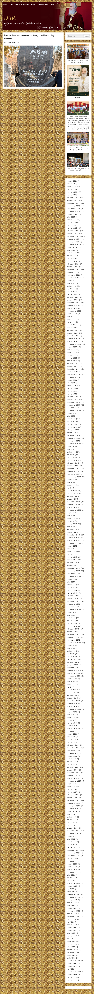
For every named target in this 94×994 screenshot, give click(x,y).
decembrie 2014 (73, 568)
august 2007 (72, 784)
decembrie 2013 (73, 601)
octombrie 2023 (73, 275)
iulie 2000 (71, 875)
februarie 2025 (73, 231)
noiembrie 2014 (73, 571)
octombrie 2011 (73, 673)
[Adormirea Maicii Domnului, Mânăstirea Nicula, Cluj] (78, 139)
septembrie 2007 (74, 781)
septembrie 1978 (74, 972)
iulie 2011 (71, 681)
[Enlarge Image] (59, 48)
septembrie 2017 (74, 477)
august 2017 (72, 480)
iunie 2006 (71, 817)
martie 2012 (72, 659)
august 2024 (72, 247)
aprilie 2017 (72, 491)
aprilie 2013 (72, 623)
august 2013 (72, 612)
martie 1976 (72, 977)
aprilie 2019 (72, 424)
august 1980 (72, 963)
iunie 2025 (71, 220)
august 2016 (72, 513)
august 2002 (72, 867)
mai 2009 (71, 739)
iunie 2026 (71, 186)
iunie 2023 (71, 286)
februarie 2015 (73, 562)
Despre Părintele (43, 4)
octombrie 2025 (73, 209)
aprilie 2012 (72, 657)
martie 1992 (72, 914)
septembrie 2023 (74, 278)
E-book (33, 4)
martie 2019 (72, 427)
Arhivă (52, 4)
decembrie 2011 (73, 668)
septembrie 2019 (74, 410)
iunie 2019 (71, 419)
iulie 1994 (71, 905)
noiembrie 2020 (73, 372)
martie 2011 (72, 692)
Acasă (5, 4)
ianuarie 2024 (73, 267)
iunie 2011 (71, 684)
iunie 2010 (71, 717)
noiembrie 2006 (73, 803)
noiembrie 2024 (73, 239)
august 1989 (72, 927)
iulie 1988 (71, 933)
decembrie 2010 (73, 701)
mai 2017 (70, 488)
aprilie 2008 (72, 764)
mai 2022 (71, 322)
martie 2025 (72, 228)
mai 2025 (71, 222)
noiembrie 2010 (73, 704)
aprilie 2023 (72, 292)
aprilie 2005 (72, 845)
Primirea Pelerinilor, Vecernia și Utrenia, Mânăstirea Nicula (78, 170)
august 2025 (72, 214)
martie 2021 (72, 361)
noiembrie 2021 (73, 339)
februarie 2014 (73, 596)
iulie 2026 (71, 184)
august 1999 (72, 886)
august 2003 (72, 864)
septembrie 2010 (74, 709)
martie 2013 (72, 626)
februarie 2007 (73, 795)
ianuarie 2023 (73, 300)
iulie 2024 (71, 250)
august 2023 (72, 280)
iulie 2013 (71, 615)
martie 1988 (72, 936)
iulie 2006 (71, 814)
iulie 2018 (71, 449)
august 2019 (72, 413)
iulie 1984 (71, 947)
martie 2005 (72, 847)
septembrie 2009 (74, 731)
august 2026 (72, 181)
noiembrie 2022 (73, 305)
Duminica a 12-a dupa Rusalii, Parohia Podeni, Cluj (78, 61)
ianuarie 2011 (72, 698)
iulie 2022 (71, 316)
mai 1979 (70, 969)
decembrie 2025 (74, 203)
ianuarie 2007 (72, 798)
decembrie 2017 (73, 468)
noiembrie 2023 (73, 272)
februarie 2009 (73, 745)
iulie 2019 (71, 416)
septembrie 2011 (74, 676)
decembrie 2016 (73, 502)
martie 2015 (72, 560)
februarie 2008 (73, 767)
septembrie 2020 (74, 377)
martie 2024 (72, 261)
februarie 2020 (73, 397)
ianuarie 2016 (72, 532)
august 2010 (72, 712)
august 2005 (72, 836)
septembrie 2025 (74, 211)
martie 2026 (72, 195)
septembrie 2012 (74, 643)
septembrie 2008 (74, 753)
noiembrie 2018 (73, 438)
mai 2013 (70, 621)
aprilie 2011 (72, 690)
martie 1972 (72, 980)
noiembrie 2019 (73, 405)
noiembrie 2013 (73, 604)
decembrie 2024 (74, 236)
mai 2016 (70, 521)
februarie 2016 (73, 529)
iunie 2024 (71, 253)
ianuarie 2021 (72, 366)
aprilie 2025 (72, 225)
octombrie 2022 (73, 308)
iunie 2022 (71, 319)
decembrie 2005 (74, 831)
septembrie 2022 (74, 311)
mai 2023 (71, 289)
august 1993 (72, 908)
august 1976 (72, 974)
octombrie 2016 (73, 507)
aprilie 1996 (72, 900)
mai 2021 (70, 355)
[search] (57, 4)
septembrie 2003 (74, 861)
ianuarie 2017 (72, 499)
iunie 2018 (71, 452)
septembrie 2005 (74, 833)
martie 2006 (72, 825)
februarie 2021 (73, 363)
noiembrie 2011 (73, 670)
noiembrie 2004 (73, 853)
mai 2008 (71, 762)
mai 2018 (70, 455)
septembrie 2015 (74, 543)
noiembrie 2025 (73, 206)
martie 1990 (72, 925)
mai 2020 (71, 388)
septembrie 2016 (74, 510)
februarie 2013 (73, 629)
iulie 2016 (71, 515)
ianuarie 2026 (73, 200)
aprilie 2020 (72, 391)
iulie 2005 (71, 839)
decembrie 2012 (73, 634)
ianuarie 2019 (72, 433)
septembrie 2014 (74, 576)
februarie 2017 (73, 496)
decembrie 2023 (74, 269)
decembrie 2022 (74, 303)
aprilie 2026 (72, 192)
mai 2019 (70, 421)
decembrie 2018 (73, 435)
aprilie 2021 (72, 358)
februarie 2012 (73, 662)
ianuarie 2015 (72, 565)
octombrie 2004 (73, 856)
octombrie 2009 (73, 728)
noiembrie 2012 (73, 637)
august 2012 (72, 645)
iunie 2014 (71, 585)
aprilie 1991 (72, 919)
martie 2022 (72, 327)
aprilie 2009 (72, 742)
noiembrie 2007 (73, 775)
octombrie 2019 (73, 408)
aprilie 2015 (72, 557)
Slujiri (11, 4)
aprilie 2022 (72, 325)
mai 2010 (70, 720)
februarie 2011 (73, 695)
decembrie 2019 (73, 402)
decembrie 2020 (74, 369)
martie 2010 (72, 723)
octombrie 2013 (73, 607)
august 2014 (72, 579)
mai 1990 (70, 922)
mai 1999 (70, 889)
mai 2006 (71, 820)
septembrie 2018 (74, 444)
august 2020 (72, 380)
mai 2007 (71, 789)
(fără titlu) (78, 98)
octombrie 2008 (73, 751)
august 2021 (72, 347)
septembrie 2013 (74, 610)
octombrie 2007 (73, 778)
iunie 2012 (71, 651)
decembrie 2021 (73, 336)
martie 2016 (72, 527)
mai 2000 (71, 878)
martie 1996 (72, 903)
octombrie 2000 (73, 869)
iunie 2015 (71, 551)
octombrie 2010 (73, 706)
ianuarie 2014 (72, 598)
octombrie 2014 (73, 574)
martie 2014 (72, 593)
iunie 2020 (71, 386)
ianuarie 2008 (73, 770)
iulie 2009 (71, 737)
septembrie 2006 (74, 809)
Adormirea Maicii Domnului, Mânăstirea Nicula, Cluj (78, 149)
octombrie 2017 (73, 474)
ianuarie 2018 (72, 466)
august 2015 (72, 546)
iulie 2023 (71, 283)
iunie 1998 (71, 892)
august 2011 (72, 679)
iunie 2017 (71, 485)
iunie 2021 (71, 352)
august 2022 (72, 314)
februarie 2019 (73, 430)
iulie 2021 (71, 350)
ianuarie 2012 (72, 665)
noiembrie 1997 (73, 894)
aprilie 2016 (72, 524)
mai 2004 (71, 858)
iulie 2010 (71, 715)
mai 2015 (70, 554)
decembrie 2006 (74, 800)
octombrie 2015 (73, 540)
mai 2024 (71, 256)
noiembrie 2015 (73, 538)
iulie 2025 (71, 217)
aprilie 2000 (72, 880)
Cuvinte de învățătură (22, 4)
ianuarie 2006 (73, 828)
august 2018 (72, 446)
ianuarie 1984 (72, 950)
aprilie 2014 (72, 590)
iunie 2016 (71, 518)
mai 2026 (71, 189)
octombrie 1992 (73, 911)
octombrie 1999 (73, 883)
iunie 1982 (71, 958)
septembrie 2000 (74, 872)
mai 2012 (70, 654)
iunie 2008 (71, 759)
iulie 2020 (71, 383)
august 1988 (72, 930)
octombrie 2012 (73, 640)
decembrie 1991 (73, 916)
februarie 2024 (73, 264)
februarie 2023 (73, 297)
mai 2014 (70, 587)
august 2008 (72, 756)
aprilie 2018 (72, 457)
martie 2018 (72, 460)
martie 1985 (72, 944)
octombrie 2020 (73, 374)
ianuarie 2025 (73, 233)
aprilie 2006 (72, 822)
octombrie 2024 (73, 242)
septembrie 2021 (74, 344)
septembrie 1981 (74, 961)
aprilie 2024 (72, 258)
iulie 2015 (71, 549)
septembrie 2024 (74, 245)
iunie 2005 (71, 842)
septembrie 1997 (74, 897)
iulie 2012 (71, 648)
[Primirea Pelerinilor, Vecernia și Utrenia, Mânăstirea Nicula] (78, 160)
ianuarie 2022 (73, 333)
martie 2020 (72, 394)
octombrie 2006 (73, 806)
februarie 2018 (73, 463)
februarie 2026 (73, 198)
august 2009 (72, 734)
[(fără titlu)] (78, 81)
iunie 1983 (71, 955)
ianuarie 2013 (72, 632)
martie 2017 (72, 493)
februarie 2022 (73, 330)
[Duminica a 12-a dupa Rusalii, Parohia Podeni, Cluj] (78, 51)
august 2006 (72, 811)
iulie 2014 (71, 582)
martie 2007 (72, 792)
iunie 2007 (71, 786)
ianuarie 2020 (73, 399)
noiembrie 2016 (73, 504)
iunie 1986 (71, 941)
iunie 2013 (71, 618)
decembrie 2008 (74, 748)
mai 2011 (70, 687)
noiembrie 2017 (73, 471)
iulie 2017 (71, 482)
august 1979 (72, 966)
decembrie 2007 (74, 773)
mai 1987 (70, 939)
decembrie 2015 (73, 535)
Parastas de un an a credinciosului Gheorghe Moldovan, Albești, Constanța (29, 37)
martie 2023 (72, 294)
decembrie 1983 (73, 952)
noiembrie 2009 (73, 726)
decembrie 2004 (74, 850)
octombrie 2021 (73, 341)
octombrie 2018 (73, 441)
